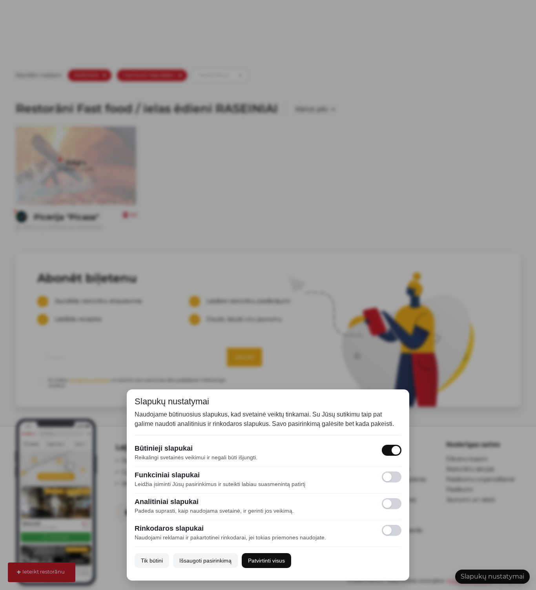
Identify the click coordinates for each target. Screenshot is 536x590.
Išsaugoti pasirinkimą (205, 560)
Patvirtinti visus (266, 560)
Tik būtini (152, 560)
